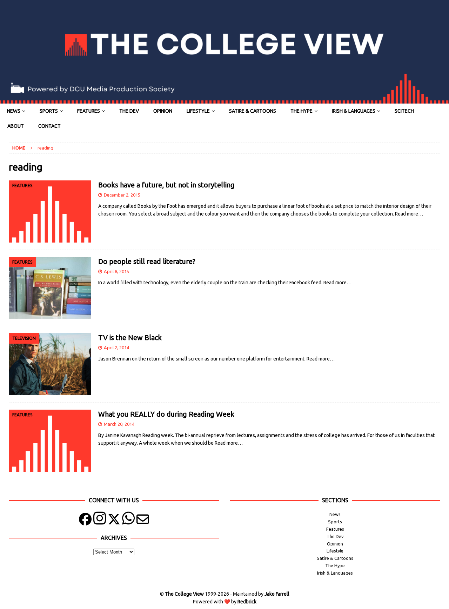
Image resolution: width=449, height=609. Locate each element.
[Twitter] (114, 521)
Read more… (409, 214)
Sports (49, 111)
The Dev (129, 111)
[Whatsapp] (128, 521)
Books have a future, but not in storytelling (166, 185)
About (15, 126)
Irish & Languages (353, 111)
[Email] (142, 521)
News (13, 111)
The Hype (301, 111)
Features (88, 111)
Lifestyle (198, 111)
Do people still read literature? (146, 261)
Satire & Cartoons (252, 111)
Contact (49, 126)
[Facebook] (85, 521)
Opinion (162, 111)
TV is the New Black (130, 337)
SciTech (404, 111)
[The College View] (224, 99)
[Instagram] (99, 521)
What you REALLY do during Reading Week (166, 414)
